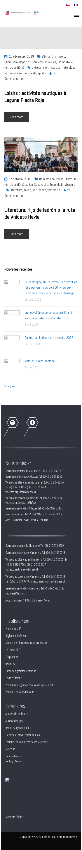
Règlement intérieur (15, 636)
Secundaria (56, 184)
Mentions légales (14, 817)
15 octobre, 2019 (20, 179)
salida (32, 73)
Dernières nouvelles (44, 62)
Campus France (13, 756)
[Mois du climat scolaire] (12, 366)
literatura (71, 179)
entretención (40, 67)
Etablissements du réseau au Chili (22, 735)
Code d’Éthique (13, 678)
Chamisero (58, 56)
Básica (46, 56)
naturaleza (68, 67)
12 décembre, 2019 (21, 56)
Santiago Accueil (13, 761)
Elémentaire (65, 62)
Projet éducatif (13, 629)
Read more (16, 117)
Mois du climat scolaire (39, 361)
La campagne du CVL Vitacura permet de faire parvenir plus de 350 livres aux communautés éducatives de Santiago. (50, 287)
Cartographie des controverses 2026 (48, 337)
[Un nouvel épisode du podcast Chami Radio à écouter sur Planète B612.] (12, 318)
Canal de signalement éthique (20, 671)
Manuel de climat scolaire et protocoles (26, 642)
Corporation (11, 657)
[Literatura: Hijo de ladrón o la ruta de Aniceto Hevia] (41, 154)
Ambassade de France (16, 714)
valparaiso (53, 190)
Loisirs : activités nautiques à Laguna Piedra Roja (35, 96)
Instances (10, 664)
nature (23, 73)
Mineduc (10, 749)
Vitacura (70, 184)
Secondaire (41, 184)
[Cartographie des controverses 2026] (12, 343)
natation (55, 67)
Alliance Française (14, 721)
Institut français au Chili (17, 728)
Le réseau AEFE (13, 650)
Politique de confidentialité (19, 692)
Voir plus (10, 386)
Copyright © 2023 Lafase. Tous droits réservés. (49, 837)
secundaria (39, 190)
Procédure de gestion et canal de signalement (29, 685)
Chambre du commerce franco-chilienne (26, 742)
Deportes (25, 62)
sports (42, 73)
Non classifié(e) (14, 67)
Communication (14, 79)
